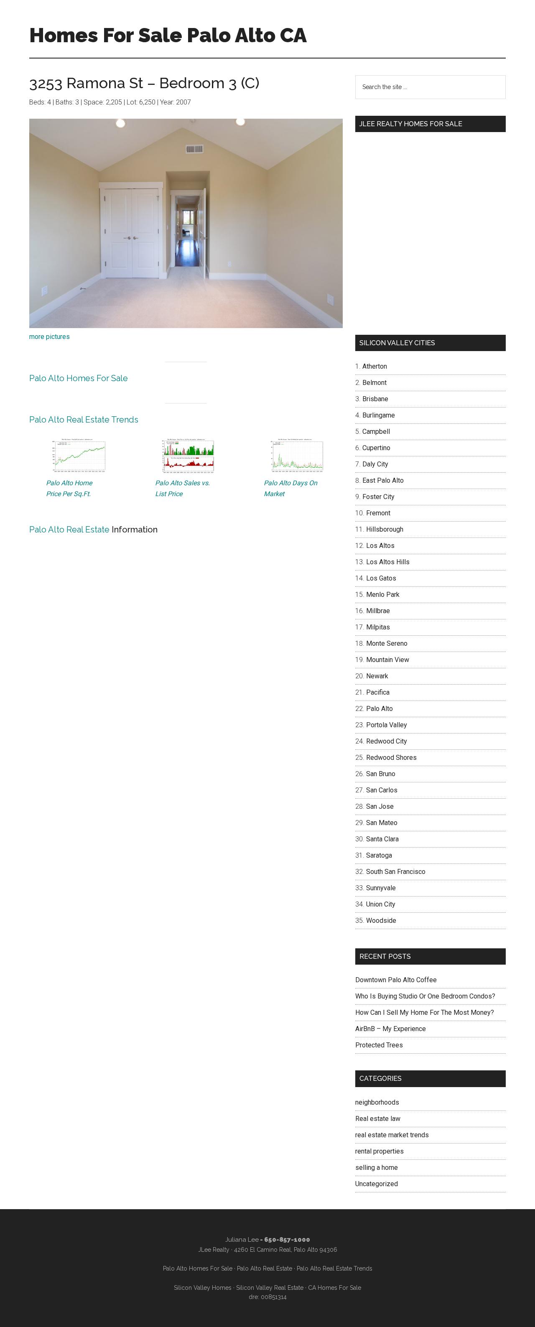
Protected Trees (379, 1045)
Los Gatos (381, 578)
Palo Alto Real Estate (69, 530)
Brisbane (375, 399)
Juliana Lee (242, 1239)
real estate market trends (392, 1135)
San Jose (380, 806)
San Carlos (381, 790)
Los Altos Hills (388, 562)
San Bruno (380, 774)
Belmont (374, 383)
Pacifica (378, 692)
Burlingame (378, 415)
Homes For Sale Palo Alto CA (168, 35)
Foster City (378, 497)
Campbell (376, 432)
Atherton (374, 366)
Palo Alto (379, 709)
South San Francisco (395, 872)
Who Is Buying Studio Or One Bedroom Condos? (425, 996)
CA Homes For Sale (334, 1287)
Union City (380, 904)
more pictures (49, 337)
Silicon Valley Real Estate (269, 1287)
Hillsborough (384, 529)
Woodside (381, 921)
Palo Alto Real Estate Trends (83, 420)
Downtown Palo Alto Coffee (396, 980)
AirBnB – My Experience (390, 1029)
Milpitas (378, 627)
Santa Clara (382, 839)
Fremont (378, 513)
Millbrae (378, 611)
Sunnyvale (381, 888)
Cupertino (376, 448)
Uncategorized (376, 1184)
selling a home (376, 1168)
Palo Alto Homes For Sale (78, 378)
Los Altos (380, 546)
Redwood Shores (391, 758)
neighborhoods (377, 1102)
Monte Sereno (387, 643)
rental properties (379, 1151)
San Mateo (381, 823)
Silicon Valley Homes (203, 1287)
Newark (377, 676)
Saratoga (379, 855)
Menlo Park (383, 595)
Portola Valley (386, 725)
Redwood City (386, 741)
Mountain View (387, 660)
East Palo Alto (383, 480)
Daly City (375, 464)
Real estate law (377, 1119)
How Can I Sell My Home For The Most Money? (424, 1012)
